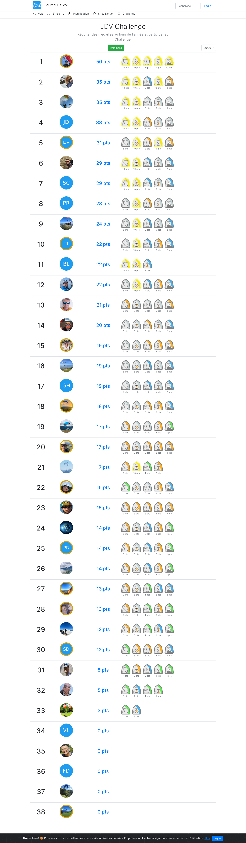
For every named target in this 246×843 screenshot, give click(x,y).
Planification (81, 13)
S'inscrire (58, 13)
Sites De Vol (105, 13)
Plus (207, 838)
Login (207, 6)
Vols (40, 13)
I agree (217, 838)
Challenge (129, 13)
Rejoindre (116, 47)
